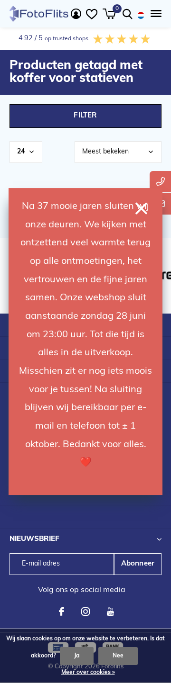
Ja (76, 656)
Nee (118, 656)
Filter (85, 115)
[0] (109, 14)
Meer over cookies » (88, 672)
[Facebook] (61, 611)
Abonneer (138, 563)
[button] (154, 13)
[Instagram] (85, 611)
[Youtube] (110, 611)
